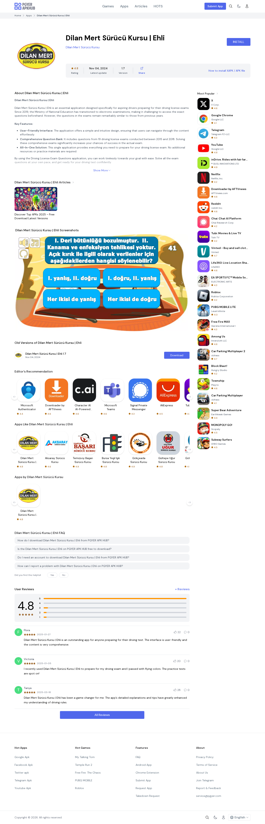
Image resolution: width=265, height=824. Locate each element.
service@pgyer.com (208, 796)
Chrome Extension (147, 772)
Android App (144, 765)
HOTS (158, 6)
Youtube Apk (23, 788)
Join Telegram (205, 780)
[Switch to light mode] (238, 6)
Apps (124, 6)
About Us (202, 772)
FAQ (138, 757)
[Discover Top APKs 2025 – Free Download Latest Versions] (36, 199)
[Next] (182, 282)
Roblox (79, 788)
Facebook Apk (24, 765)
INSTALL (238, 42)
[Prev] (21, 282)
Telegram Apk (23, 780)
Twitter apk (22, 772)
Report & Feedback (208, 788)
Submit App (215, 6)
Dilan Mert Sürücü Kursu (83, 47)
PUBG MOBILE (83, 780)
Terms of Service (206, 765)
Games (108, 6)
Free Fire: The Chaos (88, 772)
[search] (230, 6)
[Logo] (25, 6)
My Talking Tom (85, 757)
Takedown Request (148, 796)
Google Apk (22, 757)
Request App (144, 788)
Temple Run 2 (83, 765)
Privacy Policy (205, 757)
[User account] (246, 6)
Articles (141, 6)
